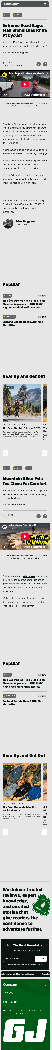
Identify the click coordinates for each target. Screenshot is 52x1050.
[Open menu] (44, 4)
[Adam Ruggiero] (8, 223)
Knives (8, 295)
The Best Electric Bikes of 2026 (22, 428)
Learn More (35, 106)
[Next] (44, 453)
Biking (18, 15)
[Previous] (6, 453)
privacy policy (37, 964)
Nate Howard (29, 576)
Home (7, 15)
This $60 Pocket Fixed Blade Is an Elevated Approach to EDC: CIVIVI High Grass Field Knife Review (24, 304)
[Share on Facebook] (45, 64)
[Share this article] (38, 64)
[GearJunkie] (11, 4)
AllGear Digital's (32, 1011)
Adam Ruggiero (25, 221)
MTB (30, 468)
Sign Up (40, 959)
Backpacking (10, 317)
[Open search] (41, 4)
